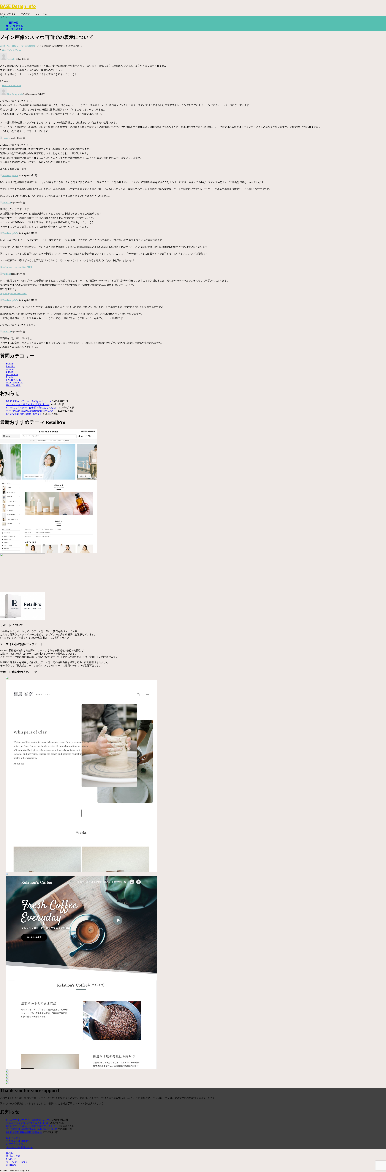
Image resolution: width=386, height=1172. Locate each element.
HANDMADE (13, 385)
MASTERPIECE (14, 382)
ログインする (13, 1138)
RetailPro (10, 366)
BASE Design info (18, 6)
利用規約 (11, 1165)
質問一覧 (13, 22)
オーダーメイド (14, 29)
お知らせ (11, 1159)
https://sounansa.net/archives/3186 (16, 267)
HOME (9, 1153)
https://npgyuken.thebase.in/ (13, 293)
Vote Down (15, 50)
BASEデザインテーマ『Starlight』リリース (29, 401)
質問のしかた (13, 1155)
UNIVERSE (12, 374)
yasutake (11, 59)
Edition (9, 371)
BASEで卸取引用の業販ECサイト (24, 414)
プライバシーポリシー (18, 1162)
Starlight (10, 363)
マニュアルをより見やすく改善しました (27, 404)
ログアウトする (14, 1144)
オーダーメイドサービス (19, 1147)
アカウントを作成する (18, 1141)
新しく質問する (14, 26)
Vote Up (6, 50)
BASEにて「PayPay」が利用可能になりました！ (32, 407)
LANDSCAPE (13, 380)
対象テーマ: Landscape (23, 46)
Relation (10, 377)
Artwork (10, 369)
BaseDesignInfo (15, 94)
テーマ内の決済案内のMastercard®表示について (31, 410)
